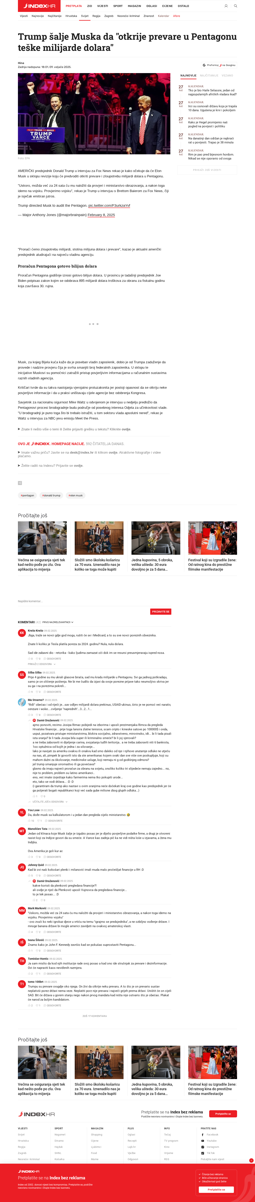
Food (94, 1153)
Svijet (84, 16)
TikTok (211, 1153)
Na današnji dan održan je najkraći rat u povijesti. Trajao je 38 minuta (211, 138)
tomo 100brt (35, 981)
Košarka (60, 1159)
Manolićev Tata (37, 828)
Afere (176, 16)
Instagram (213, 1146)
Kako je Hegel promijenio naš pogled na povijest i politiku (208, 122)
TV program (171, 1140)
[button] (23, 537)
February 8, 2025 (101, 215)
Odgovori (133, 1159)
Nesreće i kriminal (128, 16)
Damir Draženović (48, 720)
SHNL (58, 1153)
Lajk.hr (132, 1146)
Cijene (167, 6)
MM (22, 910)
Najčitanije (55, 16)
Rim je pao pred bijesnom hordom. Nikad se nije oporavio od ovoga (211, 154)
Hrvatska (71, 16)
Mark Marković (37, 908)
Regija (96, 16)
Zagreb (108, 16)
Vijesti (102, 6)
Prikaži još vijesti (207, 170)
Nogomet (60, 1134)
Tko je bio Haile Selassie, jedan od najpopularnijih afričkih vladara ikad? (212, 90)
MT (22, 831)
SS (22, 675)
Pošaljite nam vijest (212, 1159)
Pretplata (74, 6)
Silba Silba (35, 672)
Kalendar (163, 16)
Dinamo (59, 1140)
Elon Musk (76, 495)
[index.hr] (39, 6)
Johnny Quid (36, 865)
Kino (167, 1146)
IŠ (22, 942)
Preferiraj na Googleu (221, 65)
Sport (118, 6)
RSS (166, 1159)
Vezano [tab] (227, 75)
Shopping (96, 1134)
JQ (22, 867)
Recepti (132, 1140)
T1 (22, 984)
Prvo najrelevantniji (56, 622)
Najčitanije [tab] (209, 75)
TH (22, 961)
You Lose (34, 810)
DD (34, 720)
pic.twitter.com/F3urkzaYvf (109, 206)
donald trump (51, 495)
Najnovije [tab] (188, 75)
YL (22, 812)
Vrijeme (168, 1153)
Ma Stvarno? (36, 699)
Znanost (149, 16)
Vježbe (132, 1153)
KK (22, 633)
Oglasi (151, 6)
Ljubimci (96, 1146)
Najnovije (38, 16)
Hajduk (59, 1146)
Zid (89, 6)
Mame (95, 1159)
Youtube (212, 1140)
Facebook (213, 1134)
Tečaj (167, 1134)
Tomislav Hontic (38, 958)
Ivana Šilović (36, 940)
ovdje (113, 452)
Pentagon (27, 495)
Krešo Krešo (35, 630)
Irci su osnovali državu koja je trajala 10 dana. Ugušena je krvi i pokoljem (212, 106)
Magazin (97, 1128)
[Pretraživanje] (234, 6)
